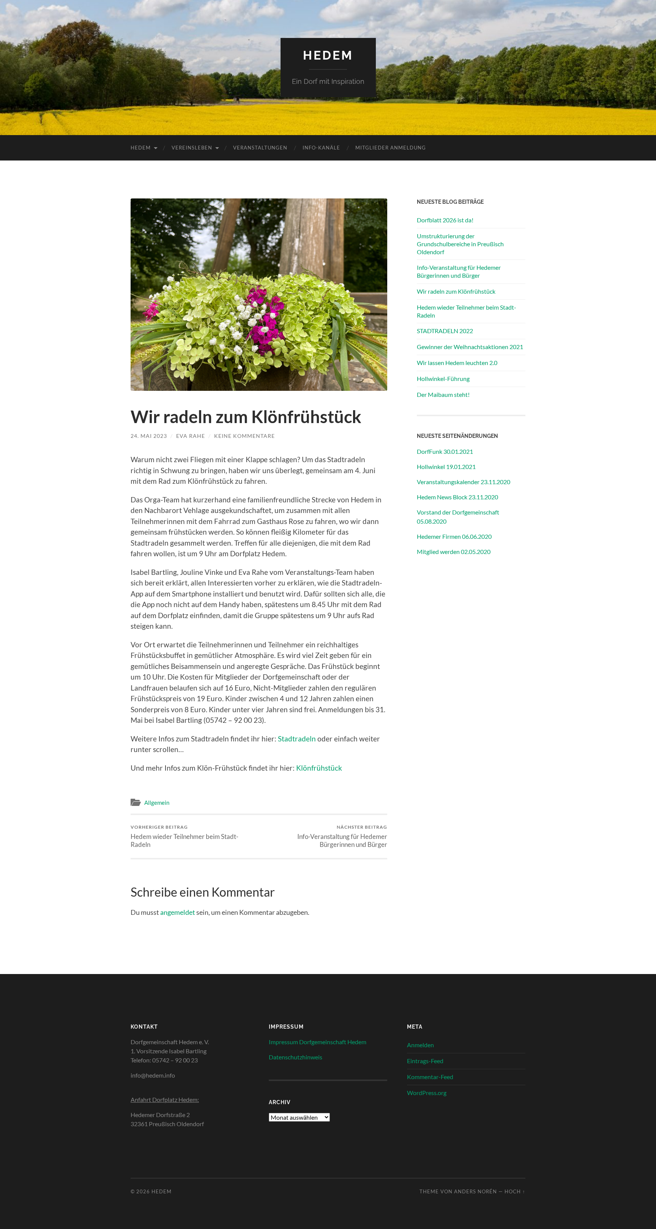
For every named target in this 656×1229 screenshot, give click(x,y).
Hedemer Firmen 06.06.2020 (454, 536)
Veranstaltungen (260, 148)
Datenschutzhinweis (295, 1057)
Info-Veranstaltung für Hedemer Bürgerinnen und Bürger (342, 836)
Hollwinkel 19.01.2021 (446, 466)
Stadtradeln (297, 738)
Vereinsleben (192, 148)
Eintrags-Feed (425, 1060)
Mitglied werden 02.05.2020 (453, 551)
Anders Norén (475, 1191)
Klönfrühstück (319, 767)
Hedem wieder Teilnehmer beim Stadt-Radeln (184, 836)
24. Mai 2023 (149, 436)
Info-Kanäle (321, 148)
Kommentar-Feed (430, 1076)
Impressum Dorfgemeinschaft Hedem (317, 1041)
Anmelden (420, 1044)
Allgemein (156, 802)
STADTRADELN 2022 (445, 330)
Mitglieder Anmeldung (390, 148)
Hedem (328, 55)
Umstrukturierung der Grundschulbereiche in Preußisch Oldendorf (460, 243)
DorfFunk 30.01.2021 (445, 451)
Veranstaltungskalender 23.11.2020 (463, 481)
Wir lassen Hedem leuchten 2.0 (457, 362)
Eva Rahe (190, 436)
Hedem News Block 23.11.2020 (457, 496)
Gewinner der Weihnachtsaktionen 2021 (470, 346)
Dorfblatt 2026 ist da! (445, 219)
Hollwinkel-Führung (443, 378)
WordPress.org (426, 1092)
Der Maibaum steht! (443, 394)
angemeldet (177, 912)
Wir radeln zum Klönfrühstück (456, 291)
